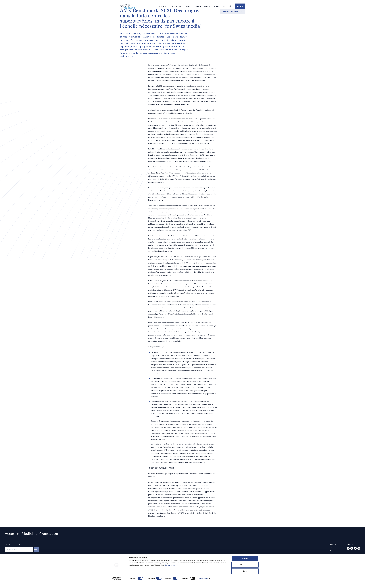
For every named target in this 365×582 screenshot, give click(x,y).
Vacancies (333, 544)
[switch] (158, 578)
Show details (203, 578)
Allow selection (245, 565)
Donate (240, 6)
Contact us (333, 551)
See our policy (170, 565)
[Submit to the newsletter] (36, 549)
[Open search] (230, 6)
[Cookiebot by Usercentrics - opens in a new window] (116, 578)
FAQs (331, 547)
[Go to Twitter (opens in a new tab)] (348, 548)
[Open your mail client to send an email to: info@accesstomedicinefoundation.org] (358, 548)
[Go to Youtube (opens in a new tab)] (355, 548)
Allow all (245, 558)
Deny (245, 571)
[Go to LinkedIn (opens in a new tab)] (351, 548)
